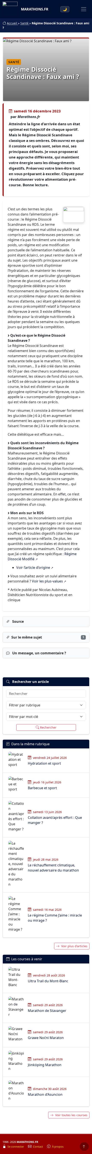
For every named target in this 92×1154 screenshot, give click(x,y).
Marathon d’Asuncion (45, 1094)
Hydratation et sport (44, 763)
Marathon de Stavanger (47, 1010)
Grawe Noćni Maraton (46, 1037)
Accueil (12, 23)
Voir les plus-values (47, 581)
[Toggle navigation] (83, 9)
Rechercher (48, 727)
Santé (24, 23)
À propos (58, 1146)
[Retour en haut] (84, 1146)
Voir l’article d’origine (33, 567)
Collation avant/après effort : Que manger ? (55, 820)
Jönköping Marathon (44, 1064)
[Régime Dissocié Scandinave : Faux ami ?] (73, 215)
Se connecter (16, 1146)
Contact (38, 1146)
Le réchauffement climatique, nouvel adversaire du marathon (53, 868)
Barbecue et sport (42, 788)
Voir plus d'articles (74, 946)
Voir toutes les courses (71, 1115)
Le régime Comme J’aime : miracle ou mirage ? (55, 918)
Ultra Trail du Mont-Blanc (48, 981)
